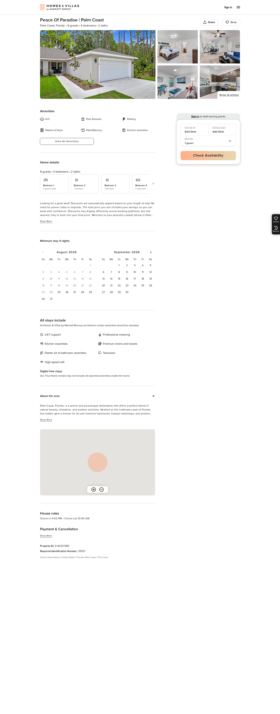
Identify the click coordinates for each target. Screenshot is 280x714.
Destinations (54, 557)
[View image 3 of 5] (220, 46)
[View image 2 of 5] (177, 46)
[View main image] (98, 64)
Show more (46, 221)
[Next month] (151, 252)
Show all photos (229, 95)
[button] (59, 292)
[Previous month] (43, 252)
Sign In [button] (228, 7)
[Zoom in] (93, 489)
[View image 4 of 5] (177, 82)
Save (233, 22)
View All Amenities (66, 141)
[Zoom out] (101, 489)
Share (211, 22)
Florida (80, 557)
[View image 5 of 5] (220, 82)
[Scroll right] (153, 184)
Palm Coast (90, 557)
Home (43, 557)
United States (68, 557)
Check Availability (208, 155)
